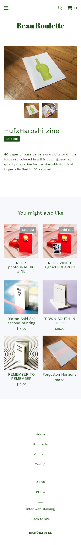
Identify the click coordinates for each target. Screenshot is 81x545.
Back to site (40, 519)
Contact (40, 454)
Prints (40, 492)
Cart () (41, 464)
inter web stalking (40, 509)
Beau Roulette (41, 26)
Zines (40, 482)
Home (40, 434)
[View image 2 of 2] (50, 111)
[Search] (60, 8)
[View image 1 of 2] (31, 111)
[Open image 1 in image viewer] (40, 73)
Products (40, 444)
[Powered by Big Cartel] (40, 533)
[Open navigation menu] (6, 8)
